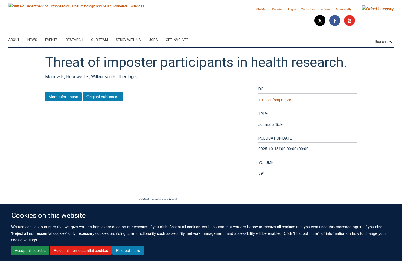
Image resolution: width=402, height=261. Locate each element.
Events (51, 39)
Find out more (128, 250)
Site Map (261, 9)
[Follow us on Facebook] (335, 20)
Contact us (308, 9)
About (13, 39)
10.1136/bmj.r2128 (274, 99)
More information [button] (63, 96)
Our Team (99, 39)
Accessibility (343, 9)
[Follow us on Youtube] (349, 20)
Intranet (325, 9)
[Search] (390, 41)
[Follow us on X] (320, 20)
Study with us (128, 39)
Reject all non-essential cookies (81, 250)
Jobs (153, 39)
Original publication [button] (103, 96)
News (32, 39)
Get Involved (177, 39)
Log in (292, 9)
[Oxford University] (374, 8)
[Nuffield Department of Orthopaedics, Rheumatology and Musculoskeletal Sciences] (76, 4)
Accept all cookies (30, 250)
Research (74, 39)
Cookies (277, 9)
